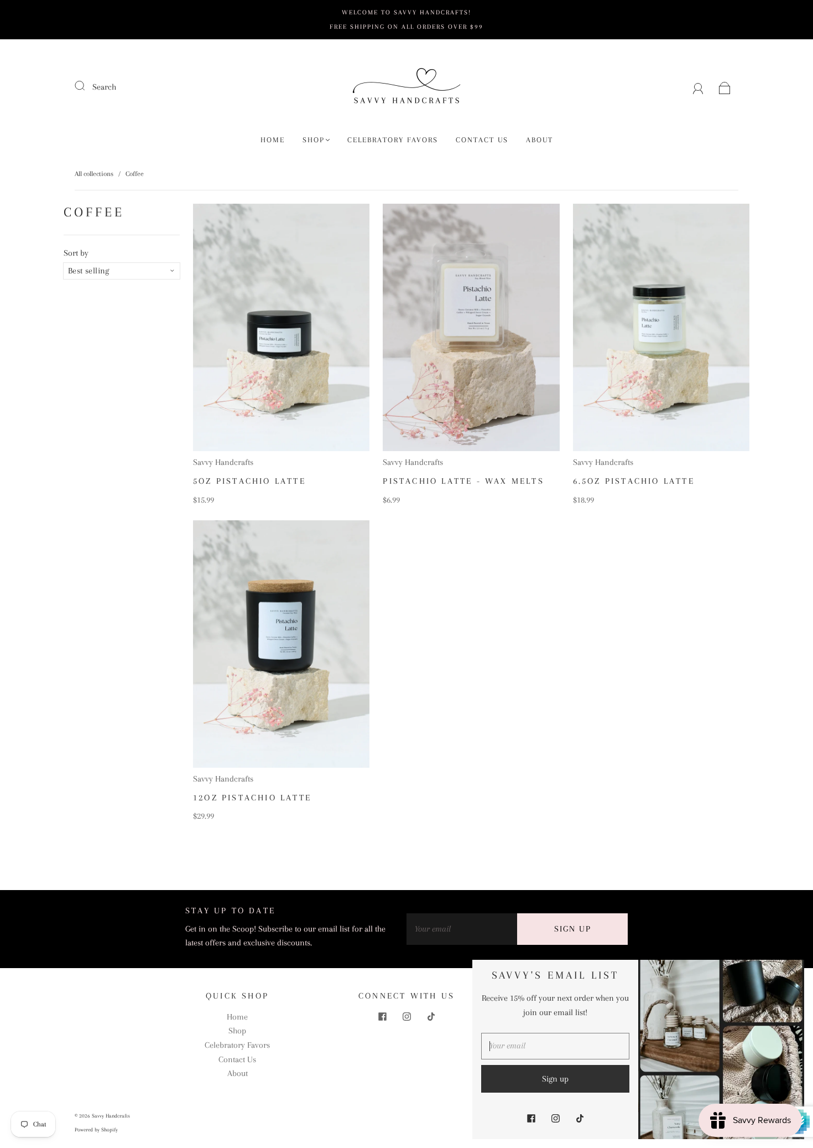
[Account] (698, 87)
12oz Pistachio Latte (252, 798)
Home (272, 140)
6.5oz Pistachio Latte (634, 481)
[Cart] (724, 87)
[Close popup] (792, 972)
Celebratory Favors (392, 140)
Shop (314, 140)
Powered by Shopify (96, 1129)
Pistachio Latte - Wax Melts (463, 481)
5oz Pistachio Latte (249, 481)
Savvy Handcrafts (223, 462)
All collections (94, 174)
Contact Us (482, 140)
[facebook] (382, 1017)
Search (104, 87)
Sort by (76, 253)
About (539, 140)
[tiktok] (431, 1017)
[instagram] (406, 1017)
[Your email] (461, 929)
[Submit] (87, 86)
